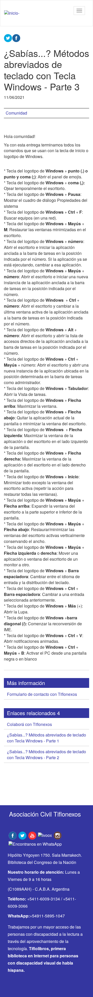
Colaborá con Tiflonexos (29, 724)
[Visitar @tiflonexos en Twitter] (22, 835)
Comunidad (16, 113)
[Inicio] (11, 13)
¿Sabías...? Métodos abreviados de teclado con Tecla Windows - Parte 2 (46, 754)
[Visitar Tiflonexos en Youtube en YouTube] (32, 835)
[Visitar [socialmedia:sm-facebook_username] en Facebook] (16, 37)
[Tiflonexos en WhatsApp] (35, 843)
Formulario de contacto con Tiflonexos (42, 694)
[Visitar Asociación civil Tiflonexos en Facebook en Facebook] (13, 835)
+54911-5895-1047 (47, 916)
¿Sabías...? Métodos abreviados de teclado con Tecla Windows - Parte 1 (46, 738)
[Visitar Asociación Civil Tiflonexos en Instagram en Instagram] (58, 835)
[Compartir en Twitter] (8, 37)
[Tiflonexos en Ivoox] (45, 835)
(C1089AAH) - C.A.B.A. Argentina (38, 889)
